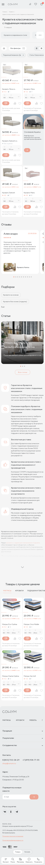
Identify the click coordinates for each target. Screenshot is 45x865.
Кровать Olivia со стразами (8, 89)
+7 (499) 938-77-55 (31, 760)
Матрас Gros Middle (31, 624)
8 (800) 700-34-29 (10, 760)
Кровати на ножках (11, 295)
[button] (13, 276)
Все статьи (22, 372)
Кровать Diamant (8, 192)
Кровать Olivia (29, 89)
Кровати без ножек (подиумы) (15, 301)
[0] (41, 4)
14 (31, 195)
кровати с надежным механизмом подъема (23, 543)
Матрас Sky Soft (30, 676)
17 (32, 92)
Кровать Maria (29, 192)
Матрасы (7, 591)
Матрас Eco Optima (9, 624)
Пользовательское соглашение (12, 836)
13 (10, 627)
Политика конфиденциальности (12, 840)
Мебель (32, 720)
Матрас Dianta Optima (10, 676)
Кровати (19, 591)
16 (10, 679)
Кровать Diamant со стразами (9, 141)
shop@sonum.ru (9, 763)
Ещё (2, 307)
